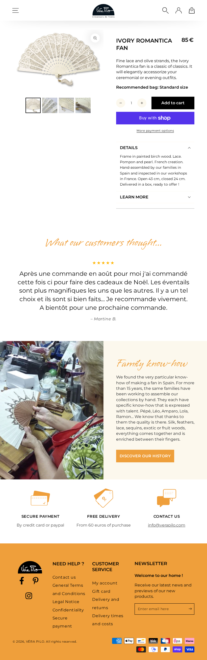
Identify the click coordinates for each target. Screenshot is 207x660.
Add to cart (173, 102)
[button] (165, 10)
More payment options (155, 130)
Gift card (101, 591)
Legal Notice (66, 601)
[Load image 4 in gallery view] (83, 105)
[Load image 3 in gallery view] (66, 105)
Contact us (64, 577)
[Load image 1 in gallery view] (33, 105)
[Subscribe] (191, 608)
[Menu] (15, 10)
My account (104, 583)
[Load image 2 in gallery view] (49, 105)
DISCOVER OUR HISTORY (145, 456)
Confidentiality (68, 610)
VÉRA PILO (35, 641)
